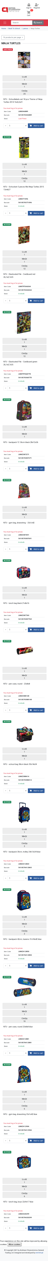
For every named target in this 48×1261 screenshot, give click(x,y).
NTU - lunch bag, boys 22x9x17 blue (18, 1202)
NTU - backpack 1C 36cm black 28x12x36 (20, 442)
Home (3, 28)
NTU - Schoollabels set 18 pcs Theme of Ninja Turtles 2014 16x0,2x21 (22, 100)
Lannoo (25, 28)
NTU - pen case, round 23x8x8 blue (18, 1027)
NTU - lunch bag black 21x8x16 (16, 603)
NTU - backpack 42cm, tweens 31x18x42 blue (22, 939)
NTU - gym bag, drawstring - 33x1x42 (18, 523)
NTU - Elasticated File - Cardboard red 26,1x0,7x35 (19, 275)
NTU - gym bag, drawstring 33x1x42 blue (20, 1114)
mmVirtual (39, 1253)
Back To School (14, 28)
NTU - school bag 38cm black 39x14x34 (20, 764)
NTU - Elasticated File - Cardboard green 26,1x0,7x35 (20, 363)
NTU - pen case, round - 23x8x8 (16, 684)
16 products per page (12, 37)
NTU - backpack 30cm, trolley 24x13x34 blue (21, 852)
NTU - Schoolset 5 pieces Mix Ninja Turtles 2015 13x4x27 (23, 188)
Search (39, 22)
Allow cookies (14, 1244)
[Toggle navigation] (4, 22)
